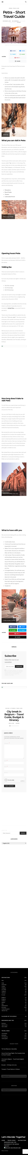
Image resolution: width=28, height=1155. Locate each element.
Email (5, 766)
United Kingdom (6, 1008)
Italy (3, 1004)
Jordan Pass (11, 308)
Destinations (6, 977)
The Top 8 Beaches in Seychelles (9, 1049)
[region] (14, 120)
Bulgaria (4, 999)
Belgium (7, 708)
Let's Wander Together (14, 1137)
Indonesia (4, 984)
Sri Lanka (4, 989)
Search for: (4, 830)
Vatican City (4, 1010)
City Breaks (13, 708)
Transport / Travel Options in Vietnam (11, 1069)
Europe (3, 994)
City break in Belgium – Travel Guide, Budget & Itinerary (14, 716)
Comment (6, 743)
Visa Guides (4, 1026)
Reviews (4, 1023)
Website (6, 772)
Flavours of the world (9, 1016)
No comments (15, 21)
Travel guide (16, 8)
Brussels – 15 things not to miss (9, 1065)
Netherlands (5, 1005)
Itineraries (4, 1035)
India (3, 983)
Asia (3, 980)
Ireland (3, 1002)
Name (5, 760)
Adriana (19, 22)
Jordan (10, 8)
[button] (9, 725)
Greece (3, 1000)
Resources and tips (8, 1020)
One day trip (5, 1036)
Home (3, 1140)
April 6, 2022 (11, 723)
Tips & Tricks (4, 1024)
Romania (4, 1007)
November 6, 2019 (7, 21)
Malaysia (4, 987)
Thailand (4, 991)
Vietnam (4, 992)
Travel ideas (5, 1030)
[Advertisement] (14, 236)
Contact (6, 1146)
